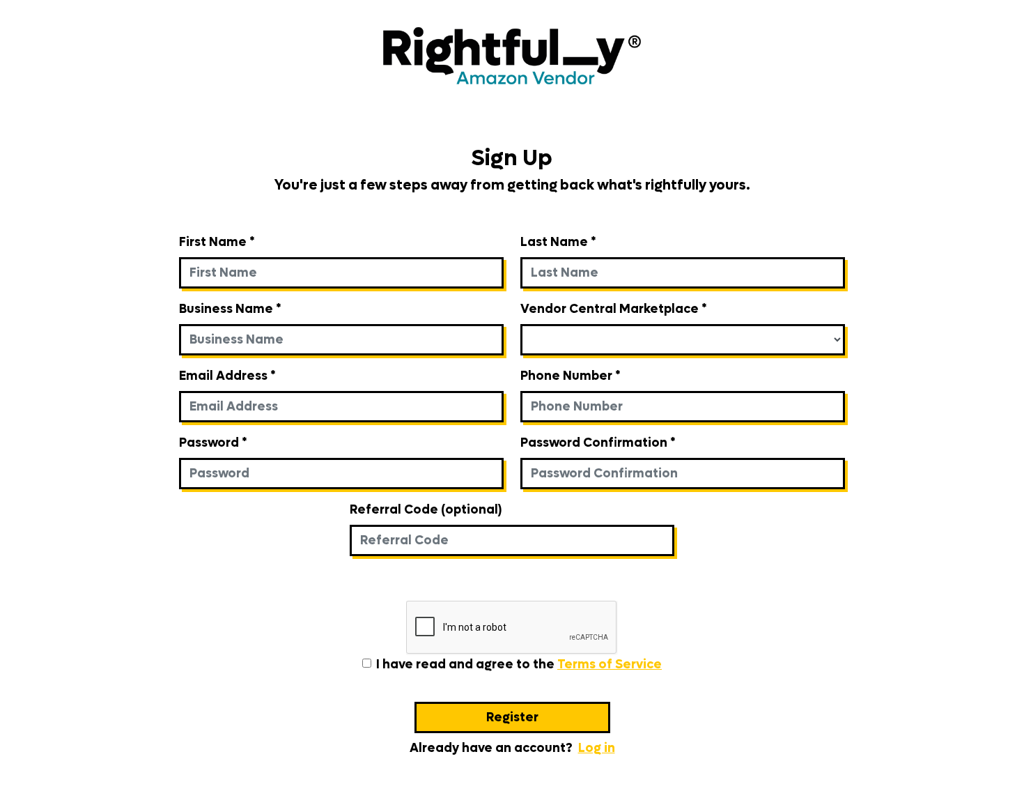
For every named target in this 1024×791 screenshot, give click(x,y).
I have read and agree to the (519, 664)
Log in (596, 748)
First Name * (216, 242)
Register (512, 717)
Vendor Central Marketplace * (613, 309)
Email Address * (227, 376)
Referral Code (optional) (426, 510)
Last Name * (558, 242)
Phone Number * (570, 376)
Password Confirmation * (597, 443)
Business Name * (230, 309)
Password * (213, 443)
